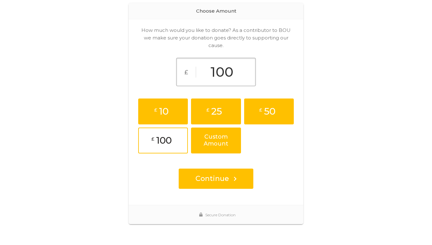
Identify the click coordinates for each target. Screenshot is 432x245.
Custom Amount (216, 140)
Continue (212, 178)
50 (267, 111)
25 (214, 111)
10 (161, 111)
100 (161, 140)
